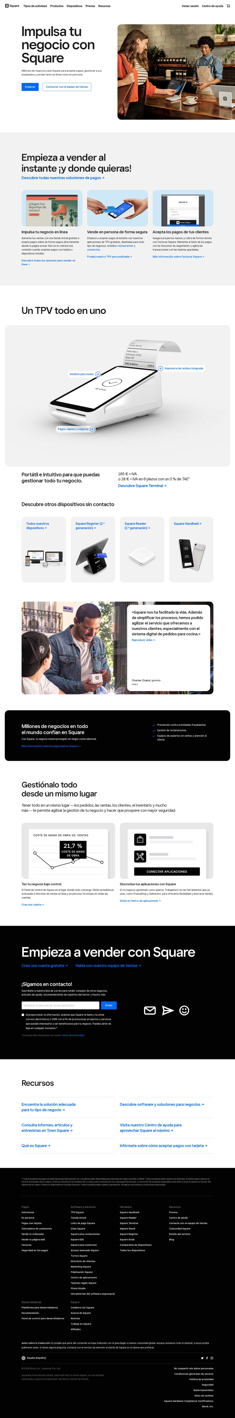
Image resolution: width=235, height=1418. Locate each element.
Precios (173, 1212)
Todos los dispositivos (132, 1250)
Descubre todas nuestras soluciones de (61, 177)
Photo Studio (78, 1288)
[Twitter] (202, 1358)
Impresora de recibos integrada (184, 368)
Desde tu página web (33, 1239)
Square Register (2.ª (90, 526)
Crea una (31, 904)
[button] (98, 374)
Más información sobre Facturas (177, 256)
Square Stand (127, 1228)
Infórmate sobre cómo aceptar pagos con (162, 1145)
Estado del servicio (179, 1234)
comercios (93, 249)
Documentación (30, 1313)
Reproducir (142, 640)
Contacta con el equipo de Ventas (188, 1223)
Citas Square (78, 1228)
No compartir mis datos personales (193, 1368)
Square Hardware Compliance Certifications (188, 1401)
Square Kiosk (127, 1239)
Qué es (34, 1145)
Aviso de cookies (203, 1395)
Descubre (140, 485)
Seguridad (207, 1384)
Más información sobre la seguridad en (50, 746)
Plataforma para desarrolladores (40, 1307)
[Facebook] (207, 1358)
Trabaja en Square (81, 1324)
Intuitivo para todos (82, 374)
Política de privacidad (201, 1379)
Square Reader (136, 526)
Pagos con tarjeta (31, 1223)
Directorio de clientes (83, 1261)
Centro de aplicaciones (84, 1277)
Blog (171, 1239)
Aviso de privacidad (73, 1035)
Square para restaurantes (85, 1234)
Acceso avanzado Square (85, 1250)
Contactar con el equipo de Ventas (67, 86)
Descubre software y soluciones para (160, 1104)
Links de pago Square (83, 1223)
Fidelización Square (82, 1272)
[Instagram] (211, 1358)
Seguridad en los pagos (35, 1250)
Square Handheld (129, 1212)
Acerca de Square (81, 1313)
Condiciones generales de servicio (193, 1374)
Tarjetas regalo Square (83, 1283)
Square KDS (77, 1239)
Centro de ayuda (178, 1218)
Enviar (109, 1005)
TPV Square (77, 1212)
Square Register (129, 1234)
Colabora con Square (82, 1307)
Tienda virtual (78, 1218)
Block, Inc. (207, 1406)
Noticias (75, 1318)
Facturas (26, 1245)
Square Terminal (129, 1223)
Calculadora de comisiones (37, 1228)
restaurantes (125, 245)
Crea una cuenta (43, 965)
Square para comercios (84, 1245)
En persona (28, 1218)
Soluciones (28, 1212)
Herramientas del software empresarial (93, 1294)
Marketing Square (81, 1266)
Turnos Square (79, 1256)
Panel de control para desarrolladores (43, 1318)
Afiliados (76, 1329)
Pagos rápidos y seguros (73, 429)
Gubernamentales (203, 1390)
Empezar (30, 86)
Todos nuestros (37, 526)
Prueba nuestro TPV (108, 256)
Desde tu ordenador (33, 1234)
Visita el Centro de (139, 900)
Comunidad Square (179, 1228)
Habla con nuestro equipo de (107, 965)
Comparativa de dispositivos (136, 1245)
